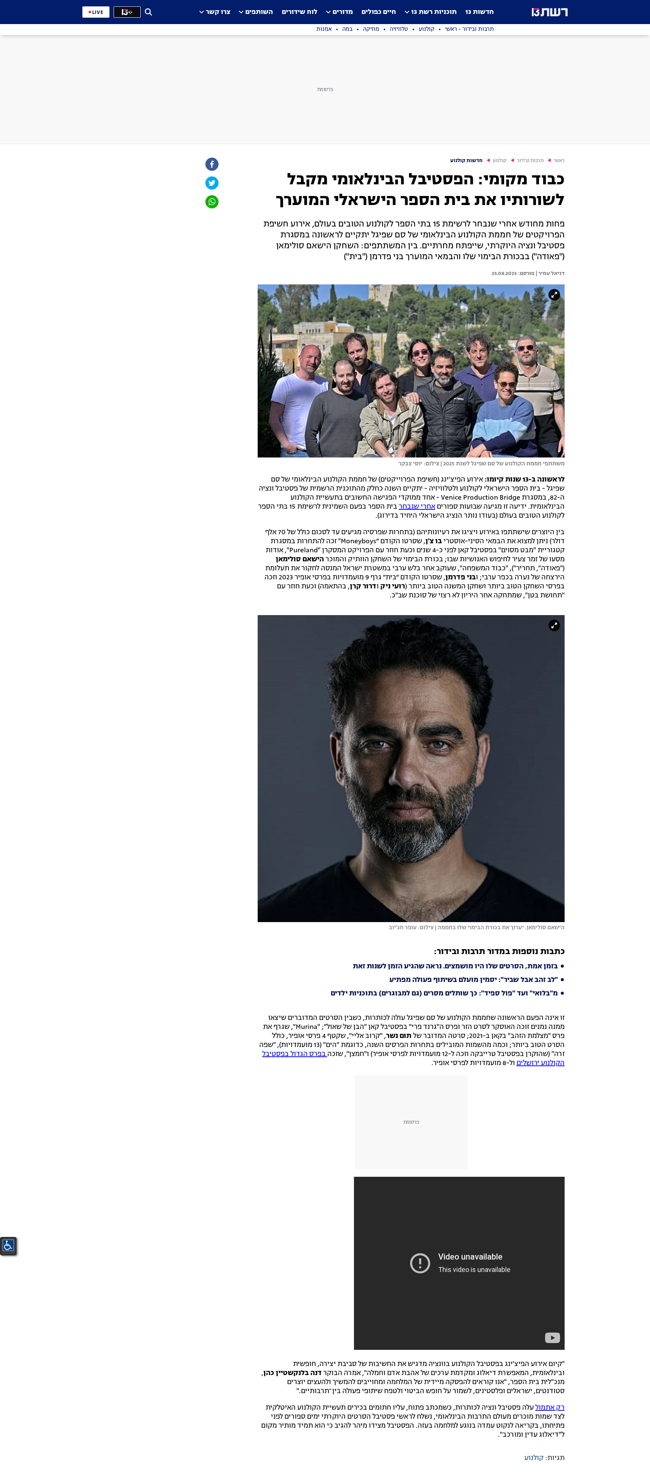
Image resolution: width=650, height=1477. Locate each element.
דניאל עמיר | (550, 273)
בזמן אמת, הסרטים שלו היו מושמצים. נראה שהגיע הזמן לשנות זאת (455, 966)
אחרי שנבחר (417, 506)
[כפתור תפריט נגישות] (8, 1245)
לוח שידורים (299, 12)
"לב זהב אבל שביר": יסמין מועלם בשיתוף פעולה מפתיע (473, 980)
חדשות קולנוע (466, 161)
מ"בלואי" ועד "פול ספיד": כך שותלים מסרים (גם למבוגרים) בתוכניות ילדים (444, 993)
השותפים (259, 12)
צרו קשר (218, 12)
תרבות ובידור (530, 161)
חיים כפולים (378, 12)
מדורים (343, 12)
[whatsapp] (211, 201)
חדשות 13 (479, 12)
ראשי (559, 161)
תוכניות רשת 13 (434, 12)
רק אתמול (550, 1407)
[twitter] (211, 183)
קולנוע (500, 161)
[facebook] (211, 164)
